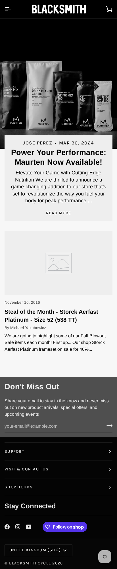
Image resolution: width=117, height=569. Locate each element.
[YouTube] (28, 526)
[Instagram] (17, 526)
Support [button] (14, 451)
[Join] (107, 425)
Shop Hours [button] (19, 487)
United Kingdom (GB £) (35, 550)
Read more (58, 213)
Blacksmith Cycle (30, 563)
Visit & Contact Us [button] (27, 469)
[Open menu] (13, 9)
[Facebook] (7, 526)
